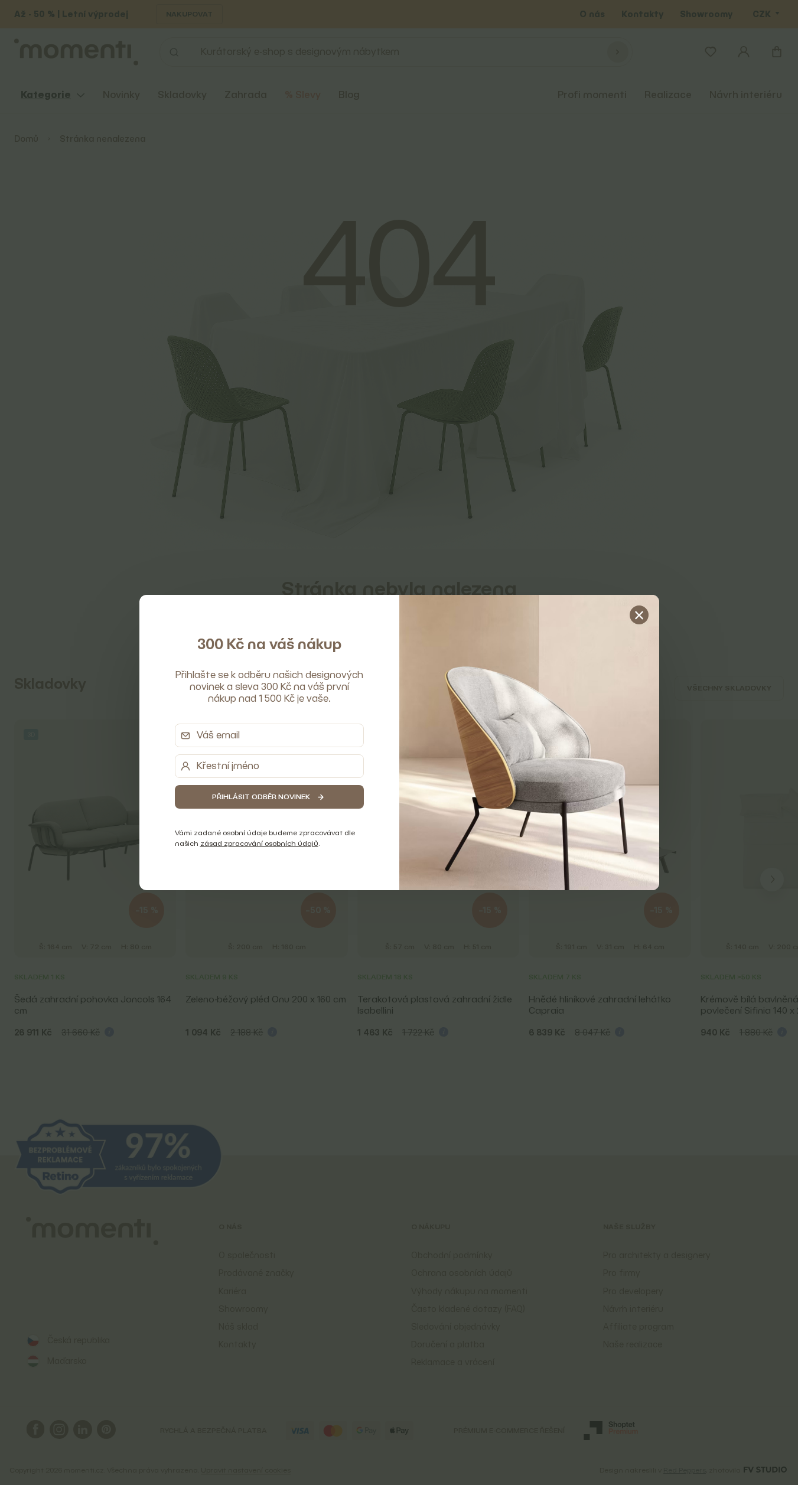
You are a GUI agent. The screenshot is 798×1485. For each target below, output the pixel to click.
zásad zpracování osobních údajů (259, 843)
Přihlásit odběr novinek (261, 796)
